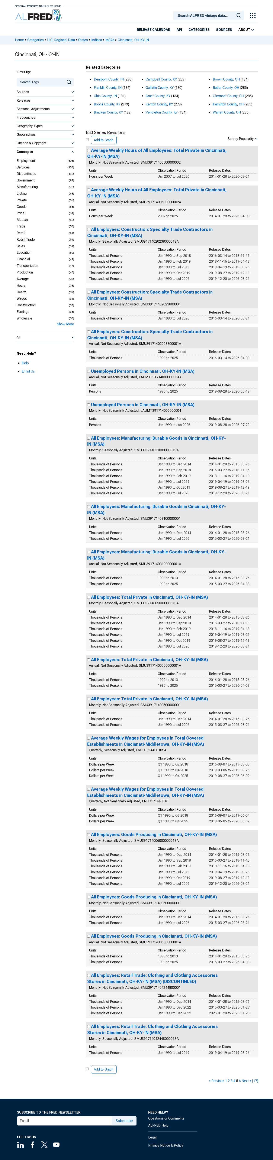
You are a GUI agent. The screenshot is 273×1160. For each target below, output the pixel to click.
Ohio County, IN (105, 96)
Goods (21, 207)
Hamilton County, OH (228, 104)
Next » (246, 1081)
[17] (255, 1081)
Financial (23, 259)
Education (24, 252)
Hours (21, 286)
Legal (152, 1137)
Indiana (96, 40)
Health (21, 292)
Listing (22, 193)
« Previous (216, 1081)
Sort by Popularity (241, 139)
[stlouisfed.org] (38, 6)
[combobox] (209, 15)
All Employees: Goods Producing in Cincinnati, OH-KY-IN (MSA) (154, 834)
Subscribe (124, 1120)
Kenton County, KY (159, 104)
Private (22, 200)
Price (21, 213)
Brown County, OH (226, 79)
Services (23, 167)
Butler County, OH (226, 88)
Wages (22, 298)
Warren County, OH (227, 112)
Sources (224, 30)
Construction (26, 305)
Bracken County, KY (108, 112)
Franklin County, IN (108, 88)
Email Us (28, 371)
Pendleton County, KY (162, 112)
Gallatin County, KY (160, 88)
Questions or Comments (166, 1118)
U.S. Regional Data (61, 40)
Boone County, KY (107, 104)
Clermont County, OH (228, 96)
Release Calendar (153, 30)
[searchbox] (209, 15)
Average (23, 279)
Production (25, 272)
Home (19, 40)
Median (22, 220)
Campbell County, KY (161, 79)
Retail (21, 233)
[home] (39, 15)
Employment (26, 161)
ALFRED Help (158, 1125)
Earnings (23, 312)
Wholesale (24, 318)
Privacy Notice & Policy (165, 1145)
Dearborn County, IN (109, 79)
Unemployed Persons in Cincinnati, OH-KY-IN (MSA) (143, 371)
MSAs (109, 40)
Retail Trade (26, 239)
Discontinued (26, 174)
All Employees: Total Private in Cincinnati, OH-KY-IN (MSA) (149, 597)
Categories (199, 30)
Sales (21, 246)
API (179, 30)
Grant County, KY (158, 96)
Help (25, 363)
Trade (21, 226)
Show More (65, 324)
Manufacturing (27, 187)
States (83, 40)
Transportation (27, 266)
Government (26, 180)
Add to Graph (103, 140)
